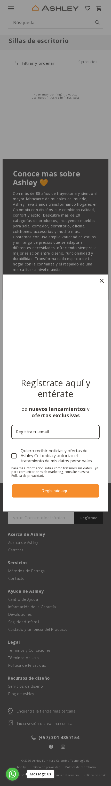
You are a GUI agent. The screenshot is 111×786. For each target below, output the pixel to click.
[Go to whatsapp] (12, 774)
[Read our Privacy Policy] (96, 469)
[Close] (102, 281)
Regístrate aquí (55, 491)
